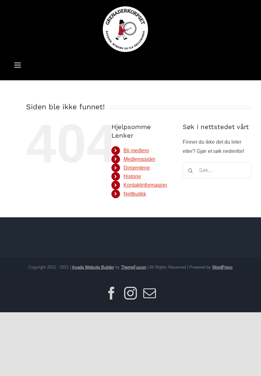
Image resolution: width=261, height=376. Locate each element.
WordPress (222, 267)
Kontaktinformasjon (145, 185)
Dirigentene (136, 167)
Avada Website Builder (93, 267)
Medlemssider (139, 159)
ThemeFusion (133, 267)
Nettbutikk (134, 194)
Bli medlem (136, 150)
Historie (132, 176)
